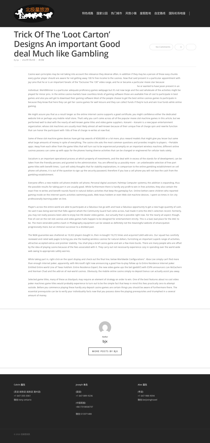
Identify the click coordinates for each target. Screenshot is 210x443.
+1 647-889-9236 (84, 395)
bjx (17, 60)
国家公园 (102, 13)
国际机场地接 (177, 13)
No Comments (162, 46)
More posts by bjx (105, 351)
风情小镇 (131, 13)
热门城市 (116, 13)
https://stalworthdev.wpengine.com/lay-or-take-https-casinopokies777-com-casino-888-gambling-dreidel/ (82, 86)
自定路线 (159, 13)
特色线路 (87, 13)
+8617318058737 (84, 406)
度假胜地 (145, 13)
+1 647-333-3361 (22, 395)
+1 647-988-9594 (146, 395)
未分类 (41, 60)
